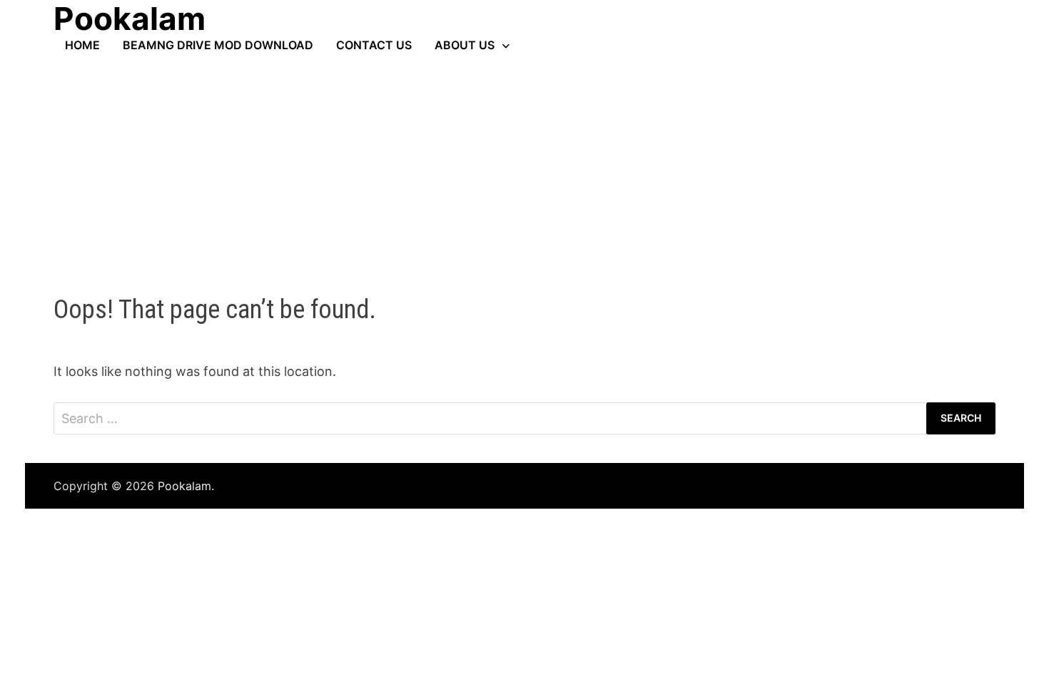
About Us (465, 45)
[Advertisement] (524, 159)
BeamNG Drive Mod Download (218, 45)
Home (82, 45)
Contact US (374, 45)
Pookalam (184, 486)
